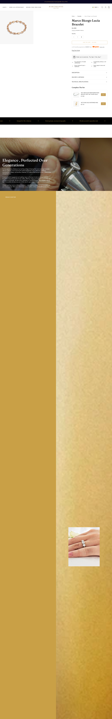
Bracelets (79, 16)
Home (73, 16)
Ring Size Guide (76, 50)
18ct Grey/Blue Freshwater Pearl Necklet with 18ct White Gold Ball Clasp (90, 93)
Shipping (73, 30)
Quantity (74, 33)
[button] (102, 7)
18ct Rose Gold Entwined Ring (89, 102)
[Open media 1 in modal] (30, 13)
